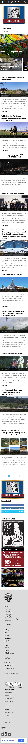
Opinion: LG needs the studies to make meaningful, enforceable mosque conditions (12, 313)
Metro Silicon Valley (8, 711)
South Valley (7, 717)
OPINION (6, 650)
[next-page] (18, 476)
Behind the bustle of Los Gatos (12, 275)
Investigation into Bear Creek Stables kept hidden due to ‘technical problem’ (11, 392)
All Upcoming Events (9, 664)
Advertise (6, 625)
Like (22, 505)
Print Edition (7, 605)
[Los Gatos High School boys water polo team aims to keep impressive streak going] (11, 66)
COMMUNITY (7, 638)
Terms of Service (8, 617)
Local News (7, 632)
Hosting (6, 694)
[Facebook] (2, 734)
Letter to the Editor (8, 613)
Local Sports (7, 658)
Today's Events (7, 665)
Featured (6, 630)
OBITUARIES (7, 645)
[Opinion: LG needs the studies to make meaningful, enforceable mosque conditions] (14, 325)
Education (6, 635)
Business (6, 633)
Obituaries (6, 647)
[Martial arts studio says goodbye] (14, 203)
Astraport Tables (8, 675)
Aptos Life (6, 706)
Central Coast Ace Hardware (11, 673)
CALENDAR (7, 662)
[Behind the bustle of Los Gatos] (14, 284)
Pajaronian (7, 714)
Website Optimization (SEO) (10, 695)
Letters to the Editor (9, 653)
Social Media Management (10, 697)
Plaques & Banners (8, 620)
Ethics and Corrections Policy (11, 619)
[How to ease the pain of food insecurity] (14, 46)
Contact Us (7, 611)
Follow (21, 508)
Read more (4, 111)
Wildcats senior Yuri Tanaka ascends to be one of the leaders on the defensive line (13, 118)
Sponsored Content (8, 698)
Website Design (8, 692)
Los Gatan (6, 709)
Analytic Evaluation (8, 700)
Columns (6, 640)
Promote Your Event (9, 668)
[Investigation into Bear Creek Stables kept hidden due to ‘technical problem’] (14, 404)
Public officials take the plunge (12, 354)
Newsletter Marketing (9, 701)
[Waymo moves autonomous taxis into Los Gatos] (14, 89)
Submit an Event (8, 667)
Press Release (7, 614)
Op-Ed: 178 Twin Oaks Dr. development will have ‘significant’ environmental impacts (13, 433)
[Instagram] (6, 734)
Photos (6, 641)
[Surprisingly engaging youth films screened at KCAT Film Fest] (14, 167)
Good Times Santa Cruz (9, 708)
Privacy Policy (7, 616)
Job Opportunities (5, 722)
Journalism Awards (6, 724)
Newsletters (7, 606)
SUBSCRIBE (7, 603)
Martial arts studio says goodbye (12, 193)
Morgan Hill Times (8, 712)
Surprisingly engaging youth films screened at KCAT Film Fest (13, 156)
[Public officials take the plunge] (14, 363)
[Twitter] (9, 734)
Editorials (6, 652)
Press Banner (7, 715)
